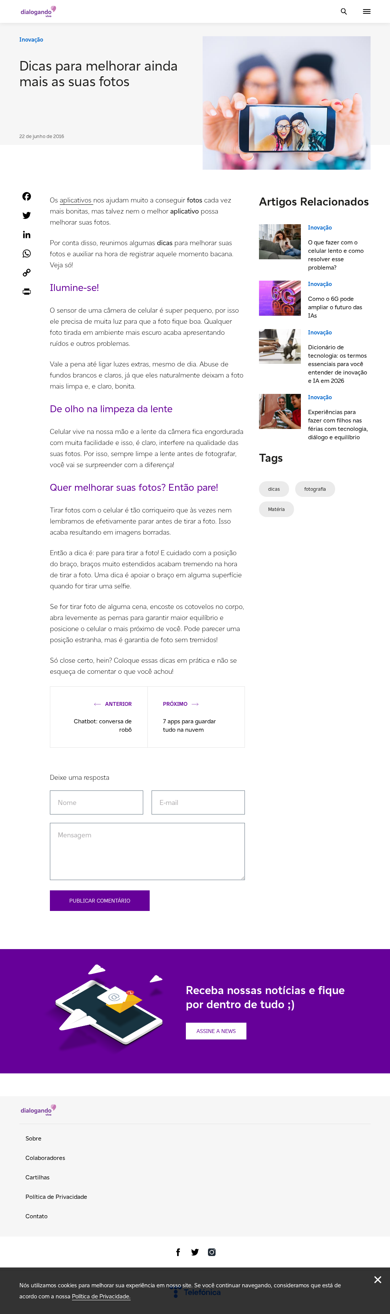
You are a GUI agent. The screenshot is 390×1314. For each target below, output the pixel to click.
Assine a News (216, 1031)
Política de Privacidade (56, 1197)
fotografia (315, 489)
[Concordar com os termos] (377, 1279)
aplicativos (76, 200)
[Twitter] (195, 1253)
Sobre (34, 1138)
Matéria (276, 509)
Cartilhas (38, 1177)
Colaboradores (45, 1158)
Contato (37, 1216)
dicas (274, 489)
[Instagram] (211, 1253)
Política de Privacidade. (101, 1296)
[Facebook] (178, 1253)
